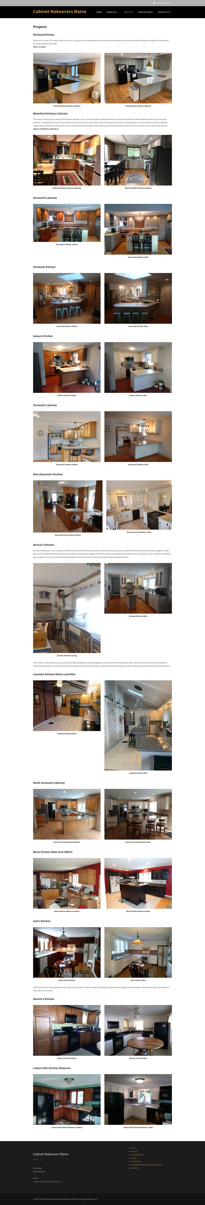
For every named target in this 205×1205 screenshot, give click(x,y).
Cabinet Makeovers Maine (59, 11)
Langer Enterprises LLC (89, 1199)
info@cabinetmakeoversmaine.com (47, 1181)
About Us (111, 12)
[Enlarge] (97, 56)
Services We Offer (137, 1154)
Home (99, 12)
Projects (128, 12)
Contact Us (163, 12)
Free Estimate (145, 12)
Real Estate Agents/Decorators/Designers (146, 1164)
